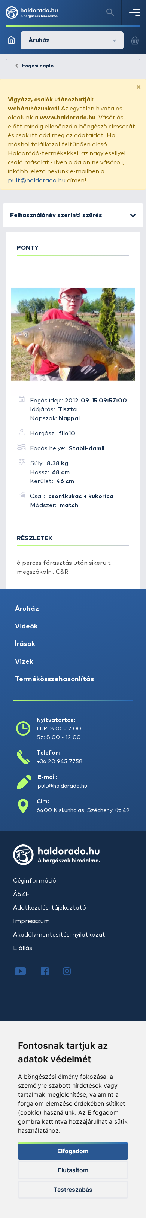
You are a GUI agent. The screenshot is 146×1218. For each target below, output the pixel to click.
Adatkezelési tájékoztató (49, 908)
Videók (26, 626)
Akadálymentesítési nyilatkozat (59, 935)
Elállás (22, 948)
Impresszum (31, 921)
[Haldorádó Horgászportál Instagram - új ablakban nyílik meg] (71, 972)
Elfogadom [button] (73, 1151)
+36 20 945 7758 (60, 761)
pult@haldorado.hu (37, 180)
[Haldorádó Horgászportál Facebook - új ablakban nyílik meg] (50, 972)
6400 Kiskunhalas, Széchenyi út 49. (84, 810)
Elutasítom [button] (73, 1170)
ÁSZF (21, 894)
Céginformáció (34, 881)
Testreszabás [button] (73, 1189)
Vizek (24, 661)
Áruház (27, 609)
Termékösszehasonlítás (54, 679)
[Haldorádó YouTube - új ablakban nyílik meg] (26, 972)
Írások (25, 644)
